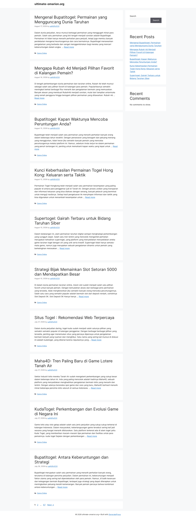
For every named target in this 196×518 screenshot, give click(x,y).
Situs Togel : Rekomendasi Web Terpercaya (74, 317)
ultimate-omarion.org (49, 4)
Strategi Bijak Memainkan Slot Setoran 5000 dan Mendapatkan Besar (75, 272)
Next (50, 505)
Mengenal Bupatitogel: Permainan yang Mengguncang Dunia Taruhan (70, 19)
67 (44, 505)
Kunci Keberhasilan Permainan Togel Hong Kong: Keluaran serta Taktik (73, 172)
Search (133, 16)
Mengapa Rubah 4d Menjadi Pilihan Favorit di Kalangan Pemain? (143, 52)
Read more (69, 47)
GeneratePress (115, 514)
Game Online (42, 53)
